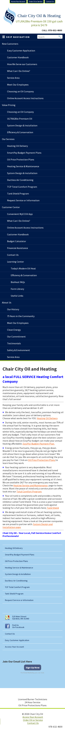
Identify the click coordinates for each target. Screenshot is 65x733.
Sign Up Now (32, 667)
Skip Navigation (18, 36)
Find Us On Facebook (18, 626)
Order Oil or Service (35, 1)
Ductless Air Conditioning (16, 580)
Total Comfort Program (29, 491)
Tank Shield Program (14, 593)
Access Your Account (18, 1)
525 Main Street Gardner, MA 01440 (20, 617)
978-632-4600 (55, 30)
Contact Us (50, 1)
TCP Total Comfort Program (17, 587)
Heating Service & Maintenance (19, 567)
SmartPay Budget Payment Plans (19, 554)
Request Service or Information (19, 600)
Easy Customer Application (17, 640)
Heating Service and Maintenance (30, 485)
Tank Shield (53, 507)
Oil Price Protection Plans (41, 460)
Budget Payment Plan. (39, 443)
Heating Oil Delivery (47, 418)
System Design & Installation (18, 574)
